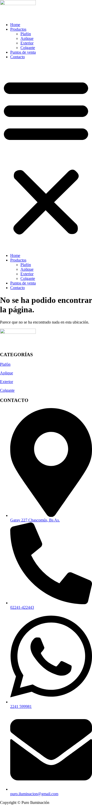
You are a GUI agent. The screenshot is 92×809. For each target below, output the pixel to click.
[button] (46, 156)
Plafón (25, 34)
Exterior (26, 43)
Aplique (26, 38)
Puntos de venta (23, 52)
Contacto (17, 57)
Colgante (27, 47)
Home (15, 24)
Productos (18, 29)
